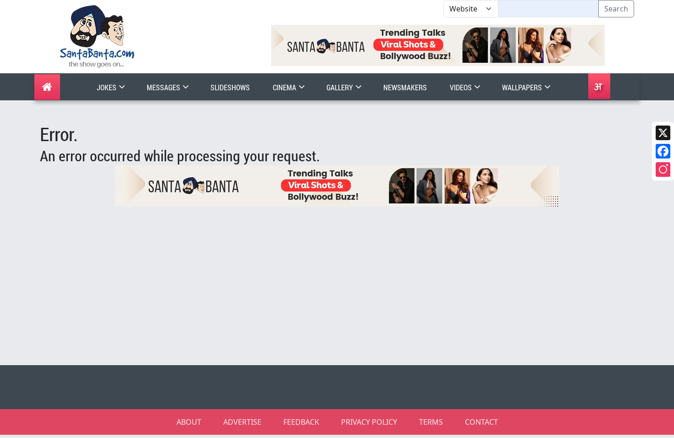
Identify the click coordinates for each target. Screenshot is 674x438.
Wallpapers (522, 87)
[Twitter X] (663, 133)
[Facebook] (663, 151)
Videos (461, 87)
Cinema (285, 87)
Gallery (340, 87)
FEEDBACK (301, 422)
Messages (164, 87)
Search (616, 9)
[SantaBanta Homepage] (97, 36)
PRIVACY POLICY (369, 422)
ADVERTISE (242, 422)
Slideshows (230, 87)
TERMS (431, 422)
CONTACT (481, 422)
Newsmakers (405, 87)
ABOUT (189, 422)
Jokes (107, 87)
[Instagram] (663, 169)
